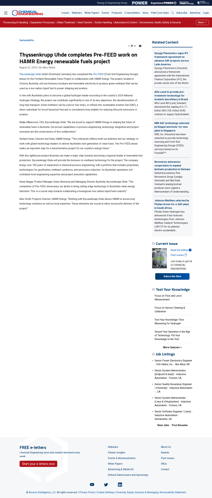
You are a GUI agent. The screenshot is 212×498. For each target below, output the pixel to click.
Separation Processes (42, 22)
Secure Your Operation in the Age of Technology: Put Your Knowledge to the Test (172, 335)
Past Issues (167, 458)
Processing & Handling (15, 22)
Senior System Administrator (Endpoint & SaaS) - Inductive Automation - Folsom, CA (170, 374)
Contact (165, 469)
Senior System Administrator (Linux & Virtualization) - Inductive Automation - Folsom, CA (173, 401)
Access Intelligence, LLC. (42, 492)
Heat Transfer (85, 22)
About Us (166, 446)
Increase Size (134, 46)
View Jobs (163, 425)
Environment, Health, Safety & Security (160, 22)
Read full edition (180, 250)
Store (145, 12)
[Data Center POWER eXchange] (187, 3)
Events (105, 12)
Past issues (177, 255)
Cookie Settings (105, 492)
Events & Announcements (121, 458)
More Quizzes (171, 347)
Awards (165, 452)
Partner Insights (116, 452)
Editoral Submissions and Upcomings (128, 474)
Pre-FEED (98, 74)
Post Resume (180, 425)
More (201, 22)
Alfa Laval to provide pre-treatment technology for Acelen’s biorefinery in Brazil (171, 95)
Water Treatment (66, 22)
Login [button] (206, 12)
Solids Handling (103, 22)
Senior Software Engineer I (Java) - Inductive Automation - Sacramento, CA (173, 415)
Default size (131, 46)
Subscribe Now (172, 276)
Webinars (77, 12)
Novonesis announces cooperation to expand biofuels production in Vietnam (172, 165)
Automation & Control (125, 22)
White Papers (91, 12)
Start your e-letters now (38, 464)
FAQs (164, 463)
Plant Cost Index (160, 12)
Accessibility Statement (173, 492)
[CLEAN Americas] (203, 3)
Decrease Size (128, 46)
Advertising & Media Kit (120, 469)
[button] (172, 13)
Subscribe (181, 12)
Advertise (195, 12)
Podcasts (117, 12)
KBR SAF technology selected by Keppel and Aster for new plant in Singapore (171, 127)
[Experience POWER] (163, 3)
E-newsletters (132, 12)
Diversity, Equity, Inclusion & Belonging (137, 492)
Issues (65, 12)
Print (140, 46)
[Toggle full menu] (6, 13)
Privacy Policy (87, 492)
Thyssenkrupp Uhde (30, 74)
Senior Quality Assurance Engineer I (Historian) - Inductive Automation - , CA (173, 388)
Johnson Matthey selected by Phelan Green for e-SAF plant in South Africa (171, 204)
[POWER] (139, 3)
